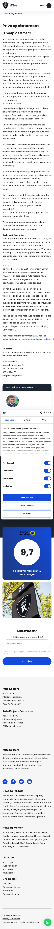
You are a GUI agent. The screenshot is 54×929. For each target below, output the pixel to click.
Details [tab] (27, 420)
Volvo (18, 846)
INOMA (14, 922)
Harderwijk (8, 799)
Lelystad (21, 809)
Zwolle (13, 809)
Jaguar (21, 836)
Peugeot (43, 839)
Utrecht (6, 802)
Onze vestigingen (11, 894)
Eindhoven (38, 802)
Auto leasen (8, 869)
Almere (47, 802)
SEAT (22, 843)
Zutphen (38, 795)
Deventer (18, 799)
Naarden (40, 813)
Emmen (19, 806)
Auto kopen (8, 862)
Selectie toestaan (27, 506)
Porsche (7, 843)
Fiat (39, 832)
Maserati (46, 836)
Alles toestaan (27, 497)
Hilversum (40, 799)
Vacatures (8, 890)
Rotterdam (29, 816)
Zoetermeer (21, 813)
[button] (47, 922)
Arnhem (15, 802)
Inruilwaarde (9, 872)
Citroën (25, 832)
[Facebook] (13, 781)
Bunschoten (20, 795)
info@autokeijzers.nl (12, 697)
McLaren (7, 839)
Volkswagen (8, 846)
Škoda (29, 843)
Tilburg (6, 809)
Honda (6, 836)
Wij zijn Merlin (33, 922)
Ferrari (33, 832)
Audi (5, 832)
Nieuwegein (32, 809)
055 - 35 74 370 (10, 693)
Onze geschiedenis (12, 887)
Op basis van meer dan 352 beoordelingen (27, 572)
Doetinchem (9, 806)
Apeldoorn (8, 795)
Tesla (42, 843)
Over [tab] (44, 420)
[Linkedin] (29, 781)
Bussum (6, 816)
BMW (18, 832)
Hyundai (14, 836)
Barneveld (29, 799)
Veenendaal (8, 813)
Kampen (35, 806)
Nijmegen (40, 816)
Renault (15, 843)
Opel (36, 839)
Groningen (45, 806)
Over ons (7, 883)
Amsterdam (17, 816)
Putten (29, 795)
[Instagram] (5, 781)
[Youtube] (21, 781)
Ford (44, 832)
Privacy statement (11, 918)
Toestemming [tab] (10, 420)
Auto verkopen (10, 865)
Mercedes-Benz (20, 839)
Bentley (11, 832)
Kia (27, 836)
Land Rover (35, 836)
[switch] (47, 471)
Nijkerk (31, 813)
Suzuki (36, 843)
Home (5, 14)
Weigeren (27, 514)
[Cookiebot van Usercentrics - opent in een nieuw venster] (40, 413)
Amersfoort (26, 802)
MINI (31, 839)
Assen (27, 806)
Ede (40, 809)
